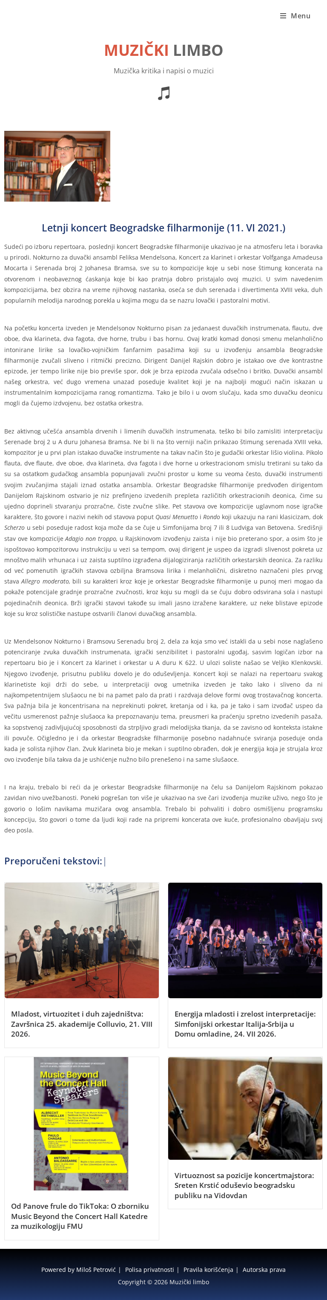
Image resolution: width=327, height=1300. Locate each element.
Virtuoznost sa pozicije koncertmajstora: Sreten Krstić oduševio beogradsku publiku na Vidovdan (244, 1185)
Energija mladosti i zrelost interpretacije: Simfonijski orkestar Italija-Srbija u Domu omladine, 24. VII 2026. (245, 1024)
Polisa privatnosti (149, 1269)
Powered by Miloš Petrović (78, 1269)
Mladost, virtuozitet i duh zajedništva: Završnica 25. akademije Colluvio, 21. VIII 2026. (81, 1024)
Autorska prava (264, 1269)
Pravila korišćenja (208, 1269)
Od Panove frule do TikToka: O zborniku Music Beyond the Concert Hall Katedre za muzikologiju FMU (80, 1216)
